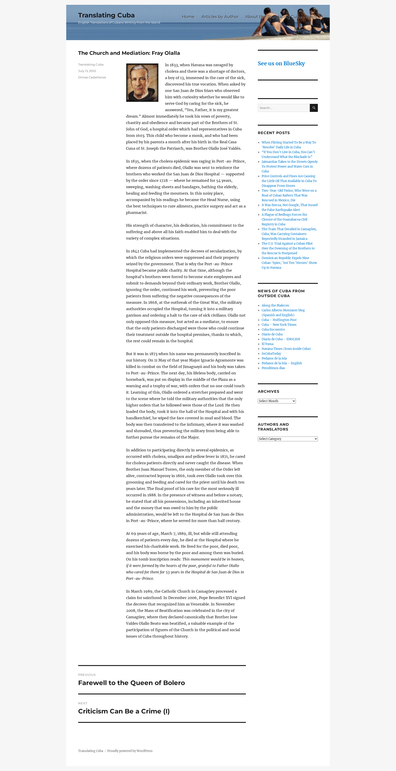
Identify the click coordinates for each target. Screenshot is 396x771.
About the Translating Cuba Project (281, 16)
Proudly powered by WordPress (130, 751)
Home (188, 16)
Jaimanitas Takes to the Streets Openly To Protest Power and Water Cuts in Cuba (290, 166)
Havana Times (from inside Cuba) (286, 349)
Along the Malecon (275, 305)
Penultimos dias (273, 368)
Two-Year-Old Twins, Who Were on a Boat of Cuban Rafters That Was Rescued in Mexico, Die (289, 195)
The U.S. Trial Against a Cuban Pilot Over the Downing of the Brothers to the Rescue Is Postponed (288, 248)
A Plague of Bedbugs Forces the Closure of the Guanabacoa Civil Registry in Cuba (284, 219)
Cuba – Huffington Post (279, 320)
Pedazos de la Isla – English (282, 363)
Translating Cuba (106, 15)
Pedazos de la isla (274, 358)
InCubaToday (271, 354)
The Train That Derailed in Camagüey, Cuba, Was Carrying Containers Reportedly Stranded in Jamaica (289, 234)
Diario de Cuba (272, 334)
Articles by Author (220, 16)
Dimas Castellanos (92, 77)
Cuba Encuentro (273, 330)
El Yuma (267, 344)
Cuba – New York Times (279, 325)
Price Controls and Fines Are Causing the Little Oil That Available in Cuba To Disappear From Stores (289, 181)
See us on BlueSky (281, 63)
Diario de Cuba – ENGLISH (281, 339)
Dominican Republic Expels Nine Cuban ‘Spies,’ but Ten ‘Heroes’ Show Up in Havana (289, 263)
